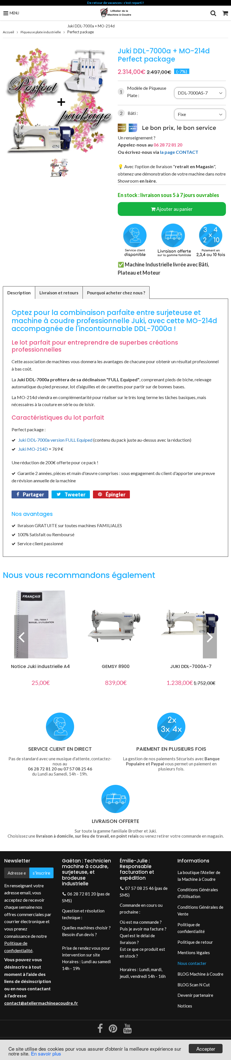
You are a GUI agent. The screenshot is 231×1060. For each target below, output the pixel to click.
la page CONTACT (179, 152)
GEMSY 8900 (116, 666)
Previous (21, 636)
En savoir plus (46, 1053)
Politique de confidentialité (191, 928)
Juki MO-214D (33, 449)
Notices (184, 1005)
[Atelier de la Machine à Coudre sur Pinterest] (113, 1030)
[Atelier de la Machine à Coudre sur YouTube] (127, 1030)
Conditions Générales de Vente (200, 910)
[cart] (225, 13)
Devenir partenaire (195, 995)
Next (210, 636)
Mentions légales (193, 952)
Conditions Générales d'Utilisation (197, 893)
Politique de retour (195, 942)
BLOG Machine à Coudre (200, 973)
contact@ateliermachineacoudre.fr (41, 1003)
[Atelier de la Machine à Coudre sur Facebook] (100, 1030)
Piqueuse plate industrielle (41, 32)
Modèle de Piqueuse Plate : (143, 91)
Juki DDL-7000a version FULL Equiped (55, 440)
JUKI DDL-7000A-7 (191, 666)
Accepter (205, 1048)
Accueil (8, 32)
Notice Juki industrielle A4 (40, 666)
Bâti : (129, 113)
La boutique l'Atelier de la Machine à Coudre (198, 876)
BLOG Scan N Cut (193, 984)
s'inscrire (41, 872)
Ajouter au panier (174, 209)
